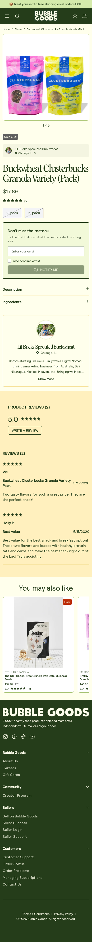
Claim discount (31, 482)
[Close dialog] (89, 444)
